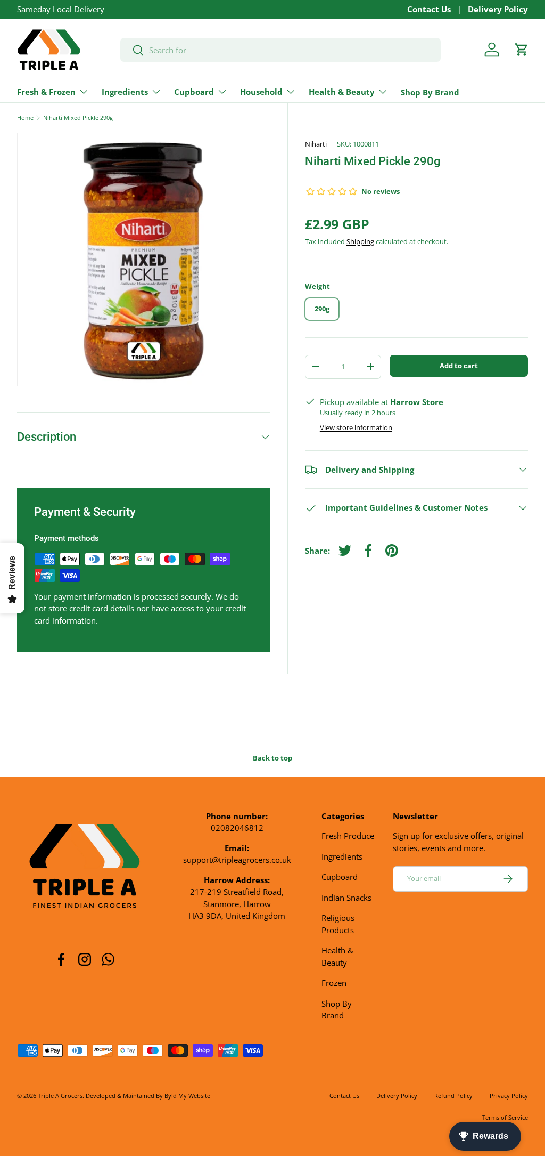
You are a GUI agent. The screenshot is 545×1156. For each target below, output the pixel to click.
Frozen (333, 982)
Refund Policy (453, 1096)
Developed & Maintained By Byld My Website (148, 1096)
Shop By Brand (430, 92)
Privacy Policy (509, 1096)
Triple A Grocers (60, 1096)
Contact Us (429, 9)
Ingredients (341, 856)
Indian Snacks (346, 897)
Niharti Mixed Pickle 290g (78, 117)
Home (25, 117)
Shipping (360, 241)
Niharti (316, 144)
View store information (356, 427)
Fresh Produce (347, 835)
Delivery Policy (498, 9)
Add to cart (459, 365)
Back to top (272, 758)
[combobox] (280, 50)
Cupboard (339, 876)
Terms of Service (505, 1117)
